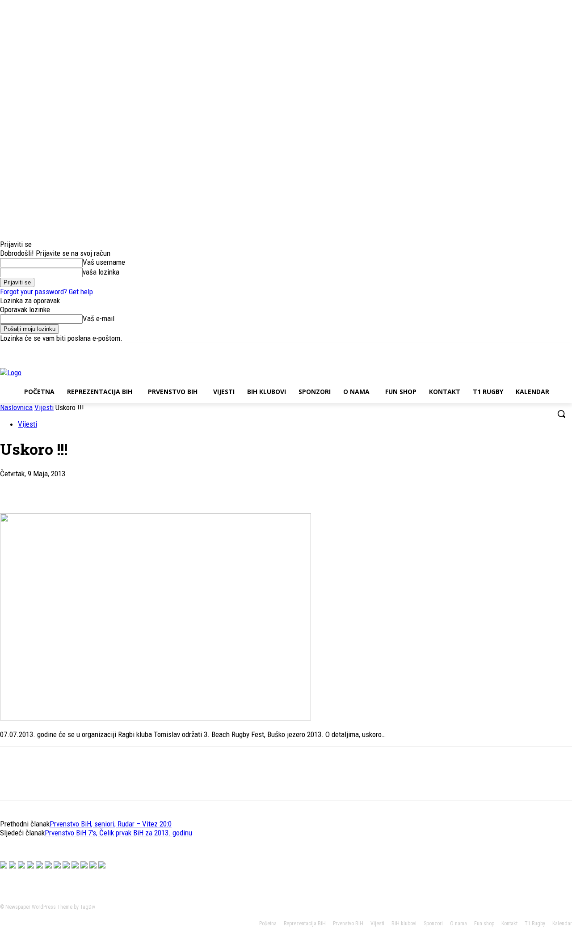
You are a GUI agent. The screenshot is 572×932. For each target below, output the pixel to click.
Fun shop (484, 923)
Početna (268, 923)
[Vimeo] (554, 349)
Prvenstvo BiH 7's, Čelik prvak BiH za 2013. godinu (118, 832)
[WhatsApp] (111, 487)
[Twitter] (542, 349)
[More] (144, 487)
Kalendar (562, 923)
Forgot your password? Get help (46, 291)
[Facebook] (517, 349)
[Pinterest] (79, 487)
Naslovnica (16, 407)
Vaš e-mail (98, 318)
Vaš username (104, 262)
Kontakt (509, 923)
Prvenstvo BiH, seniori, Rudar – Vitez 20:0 (111, 823)
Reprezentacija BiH (305, 923)
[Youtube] (567, 349)
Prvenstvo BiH (348, 923)
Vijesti (44, 407)
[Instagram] (530, 349)
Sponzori (433, 923)
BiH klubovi (403, 923)
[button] (561, 413)
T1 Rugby (535, 923)
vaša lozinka (101, 271)
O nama (458, 923)
